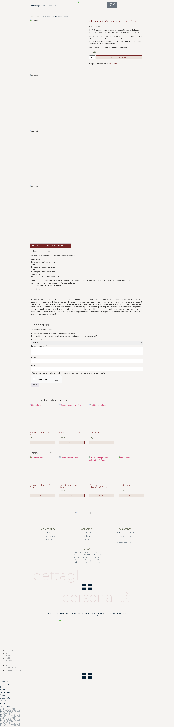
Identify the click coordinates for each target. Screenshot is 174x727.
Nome (34, 358)
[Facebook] (83, 587)
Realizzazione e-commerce (82, 615)
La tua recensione (39, 346)
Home (32, 17)
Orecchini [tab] (4, 681)
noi (48, 532)
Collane (39, 17)
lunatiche (87, 532)
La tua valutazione (39, 339)
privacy (125, 539)
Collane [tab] (3, 687)
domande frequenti (125, 532)
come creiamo (48, 536)
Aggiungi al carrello (119, 57)
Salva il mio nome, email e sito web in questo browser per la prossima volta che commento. (69, 373)
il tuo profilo (125, 536)
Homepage (35, 6)
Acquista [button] (42, 443)
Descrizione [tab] (36, 246)
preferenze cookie (125, 543)
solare (87, 536)
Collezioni (52, 6)
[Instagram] (90, 587)
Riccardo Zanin (95, 615)
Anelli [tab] (2, 690)
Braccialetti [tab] (5, 684)
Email (34, 365)
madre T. (87, 539)
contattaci (48, 539)
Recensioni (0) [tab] (63, 246)
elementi (113, 64)
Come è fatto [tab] (49, 246)
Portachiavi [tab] (5, 692)
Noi (44, 6)
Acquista (131, 495)
